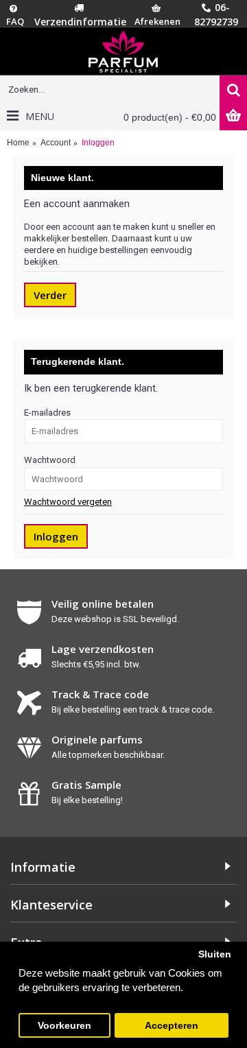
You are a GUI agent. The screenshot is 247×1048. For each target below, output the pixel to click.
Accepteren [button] (171, 1026)
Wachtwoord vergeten (68, 502)
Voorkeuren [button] (64, 1026)
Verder (50, 295)
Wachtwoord (49, 460)
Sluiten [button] (214, 954)
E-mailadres (47, 412)
